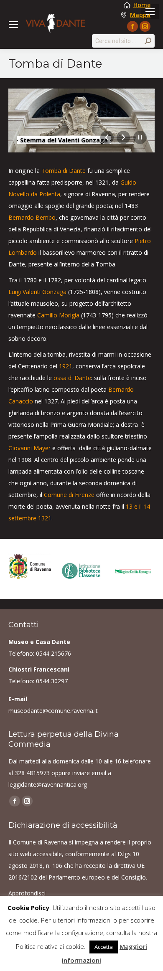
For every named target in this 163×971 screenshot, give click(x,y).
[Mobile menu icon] (13, 25)
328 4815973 (32, 773)
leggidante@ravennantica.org (47, 784)
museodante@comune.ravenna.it (53, 711)
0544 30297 (52, 681)
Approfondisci (27, 893)
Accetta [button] (103, 947)
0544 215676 (53, 653)
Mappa (140, 15)
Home (141, 5)
